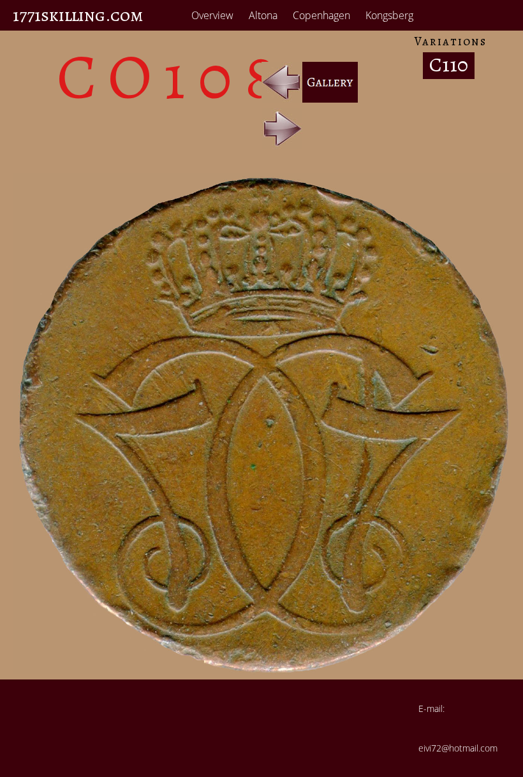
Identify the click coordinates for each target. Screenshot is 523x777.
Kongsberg (389, 15)
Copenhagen (321, 15)
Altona (263, 15)
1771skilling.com (78, 15)
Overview (212, 15)
